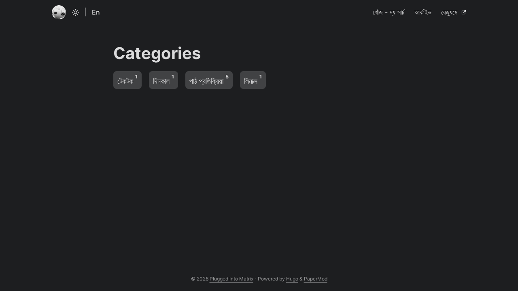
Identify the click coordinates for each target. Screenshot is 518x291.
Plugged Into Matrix (231, 279)
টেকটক (127, 79)
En (96, 12)
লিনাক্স (253, 79)
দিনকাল (163, 79)
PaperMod (315, 279)
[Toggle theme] (76, 12)
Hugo (292, 279)
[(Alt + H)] (59, 12)
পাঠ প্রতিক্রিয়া (209, 79)
